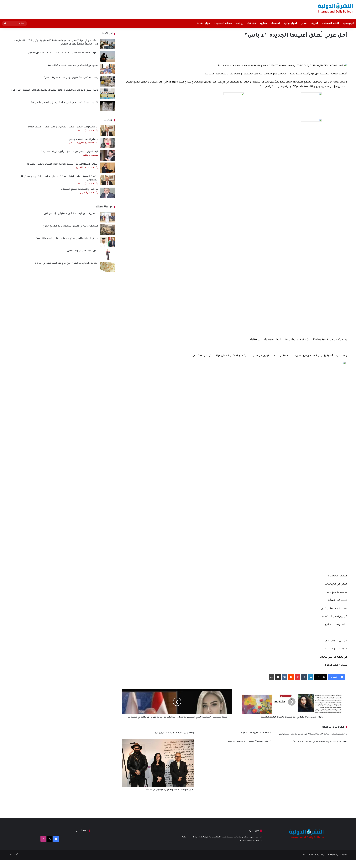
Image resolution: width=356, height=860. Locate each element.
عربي (304, 23)
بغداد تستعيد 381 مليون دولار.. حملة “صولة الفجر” (71, 78)
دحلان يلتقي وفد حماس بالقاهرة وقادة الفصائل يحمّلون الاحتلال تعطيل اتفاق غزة (54, 90)
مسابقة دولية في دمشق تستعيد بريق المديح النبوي (70, 226)
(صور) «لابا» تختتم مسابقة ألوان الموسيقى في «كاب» (170, 790)
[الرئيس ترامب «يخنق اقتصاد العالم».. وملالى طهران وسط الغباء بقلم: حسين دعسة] (107, 130)
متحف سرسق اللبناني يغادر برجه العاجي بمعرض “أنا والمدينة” (320, 742)
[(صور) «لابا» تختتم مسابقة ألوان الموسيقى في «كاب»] (158, 763)
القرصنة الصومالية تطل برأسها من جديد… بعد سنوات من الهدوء (63, 53)
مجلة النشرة (224, 23)
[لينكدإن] (310, 677)
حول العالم (203, 23)
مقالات (251, 23)
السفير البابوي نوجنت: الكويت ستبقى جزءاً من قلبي (71, 213)
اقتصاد (275, 23)
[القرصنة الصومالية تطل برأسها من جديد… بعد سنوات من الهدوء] (107, 56)
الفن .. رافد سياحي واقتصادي (82, 251)
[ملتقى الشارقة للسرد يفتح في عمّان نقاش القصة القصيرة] (107, 242)
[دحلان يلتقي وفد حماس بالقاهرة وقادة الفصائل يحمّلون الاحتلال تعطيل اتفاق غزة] (107, 93)
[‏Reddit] (291, 677)
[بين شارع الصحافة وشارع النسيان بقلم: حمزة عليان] (107, 193)
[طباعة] (271, 677)
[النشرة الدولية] (335, 8)
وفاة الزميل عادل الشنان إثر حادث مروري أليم (174, 733)
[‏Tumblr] (304, 677)
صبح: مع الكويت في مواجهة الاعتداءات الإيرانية (73, 65)
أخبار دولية (290, 23)
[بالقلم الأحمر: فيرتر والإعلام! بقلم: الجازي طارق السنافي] (107, 143)
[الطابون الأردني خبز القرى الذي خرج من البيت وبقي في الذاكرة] (107, 267)
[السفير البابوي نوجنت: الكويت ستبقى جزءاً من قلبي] (107, 217)
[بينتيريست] (297, 677)
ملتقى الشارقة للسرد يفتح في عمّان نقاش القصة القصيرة (67, 238)
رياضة (239, 23)
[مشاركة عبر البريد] (278, 677)
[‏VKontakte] (284, 677)
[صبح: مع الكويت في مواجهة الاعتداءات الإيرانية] (107, 69)
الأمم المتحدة (330, 23)
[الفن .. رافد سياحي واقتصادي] (107, 254)
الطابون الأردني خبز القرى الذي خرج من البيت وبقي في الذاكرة (66, 263)
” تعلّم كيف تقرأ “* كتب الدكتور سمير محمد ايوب (249, 742)
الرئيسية (348, 23)
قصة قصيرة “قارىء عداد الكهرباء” (255, 733)
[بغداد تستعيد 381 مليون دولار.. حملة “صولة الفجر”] (107, 81)
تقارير (263, 23)
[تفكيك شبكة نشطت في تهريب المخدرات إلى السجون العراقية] (107, 106)
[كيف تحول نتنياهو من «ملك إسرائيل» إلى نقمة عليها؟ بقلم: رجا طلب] (107, 155)
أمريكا (314, 23)
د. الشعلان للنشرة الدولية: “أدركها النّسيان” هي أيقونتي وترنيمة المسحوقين (313, 734)
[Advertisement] (118, 9)
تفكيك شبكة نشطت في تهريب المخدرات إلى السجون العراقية (64, 102)
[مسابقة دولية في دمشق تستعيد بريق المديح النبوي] (107, 229)
